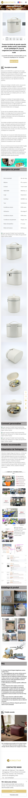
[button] (4, 23)
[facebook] (26, 404)
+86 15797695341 (9, 778)
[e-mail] (26, 396)
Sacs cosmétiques (22, 8)
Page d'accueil (6, 8)
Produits (14, 8)
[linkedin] (26, 400)
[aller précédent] (3, 39)
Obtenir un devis (14, 61)
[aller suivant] (24, 39)
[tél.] (26, 392)
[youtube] (26, 408)
